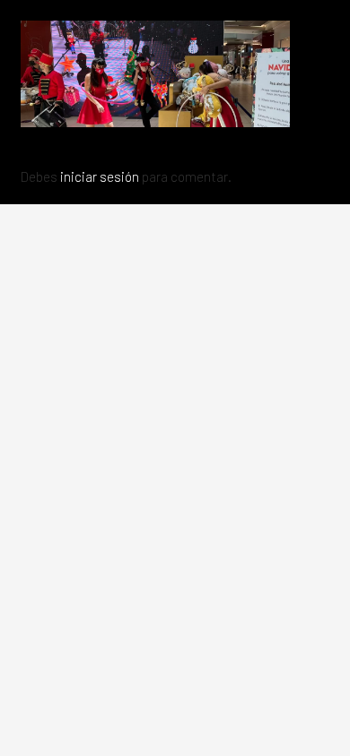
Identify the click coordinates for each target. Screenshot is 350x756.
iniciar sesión (99, 176)
